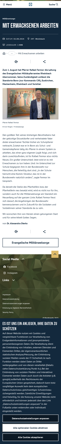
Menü (9, 4)
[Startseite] (4, 53)
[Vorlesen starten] (16, 61)
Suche (52, 4)
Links (6, 280)
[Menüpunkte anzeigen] (11, 53)
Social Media (11, 259)
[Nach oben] (54, 254)
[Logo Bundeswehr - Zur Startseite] (30, 4)
